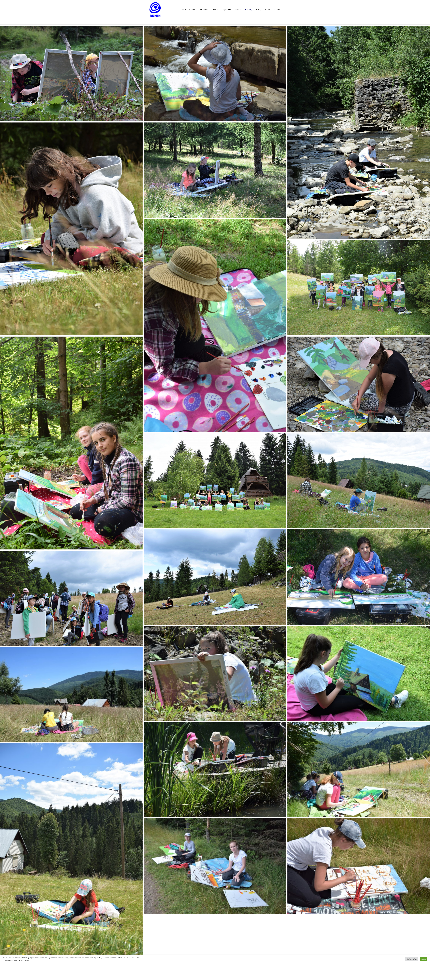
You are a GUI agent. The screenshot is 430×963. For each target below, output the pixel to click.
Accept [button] (423, 959)
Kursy (258, 9)
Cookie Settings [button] (412, 959)
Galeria (238, 9)
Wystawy (227, 9)
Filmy (267, 9)
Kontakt (277, 9)
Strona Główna (188, 9)
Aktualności (204, 9)
